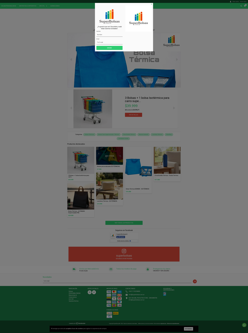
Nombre (98, 31)
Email (97, 39)
